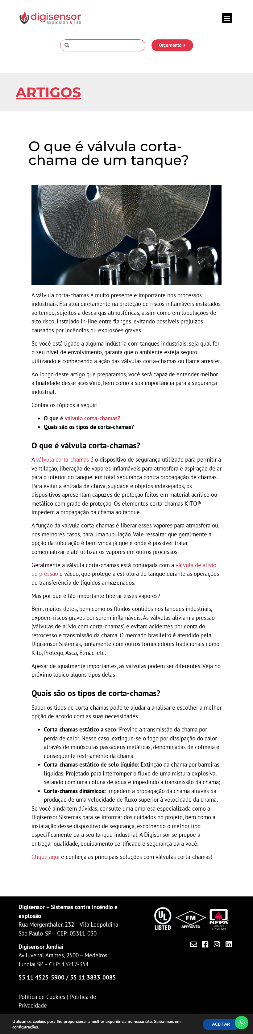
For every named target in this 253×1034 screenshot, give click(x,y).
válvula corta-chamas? (92, 418)
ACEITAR (221, 1024)
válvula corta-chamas (62, 459)
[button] (227, 18)
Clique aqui (45, 856)
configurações (25, 1027)
